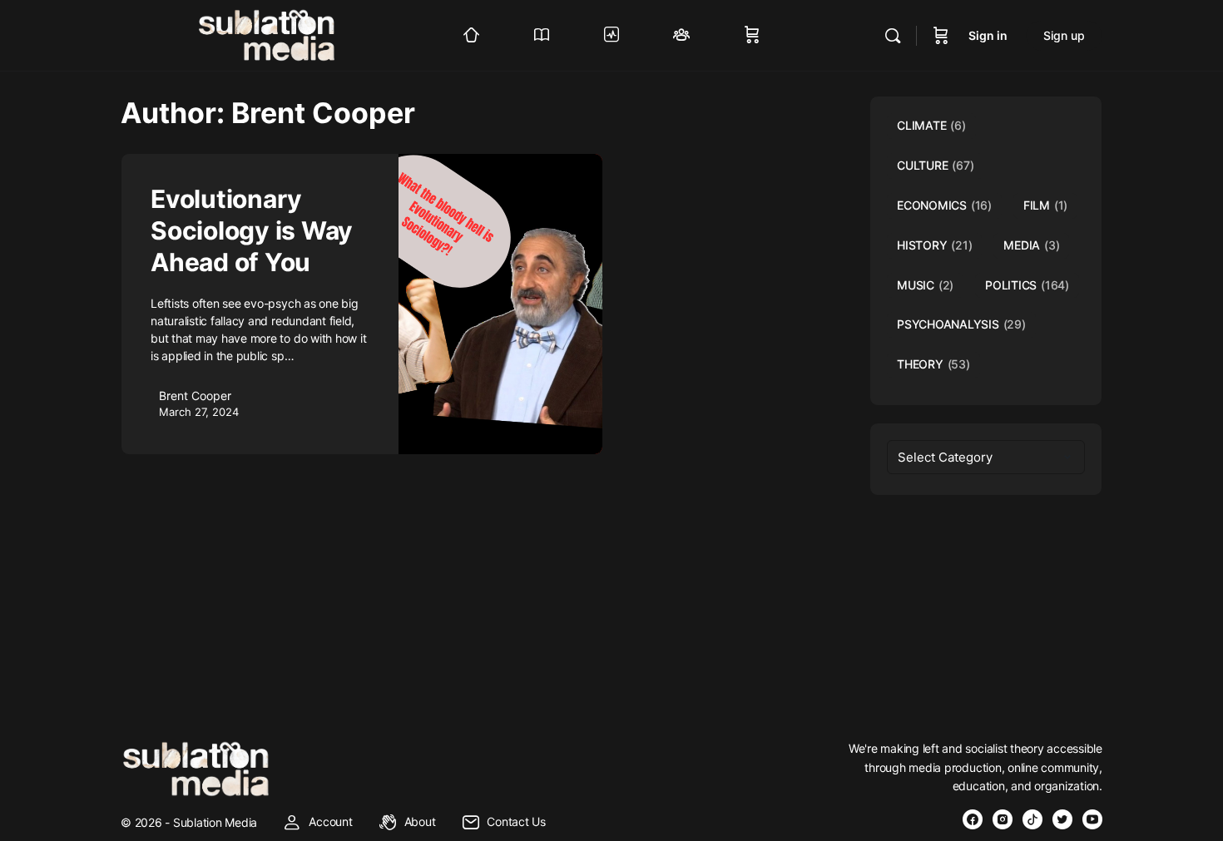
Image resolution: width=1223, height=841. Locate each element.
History (934, 245)
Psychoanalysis (961, 324)
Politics (1027, 285)
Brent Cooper (195, 395)
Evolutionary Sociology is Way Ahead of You (252, 230)
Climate (931, 125)
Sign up (1064, 35)
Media (1031, 245)
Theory (933, 364)
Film (1045, 205)
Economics (944, 205)
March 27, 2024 (199, 411)
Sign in (988, 35)
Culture (935, 165)
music (925, 285)
